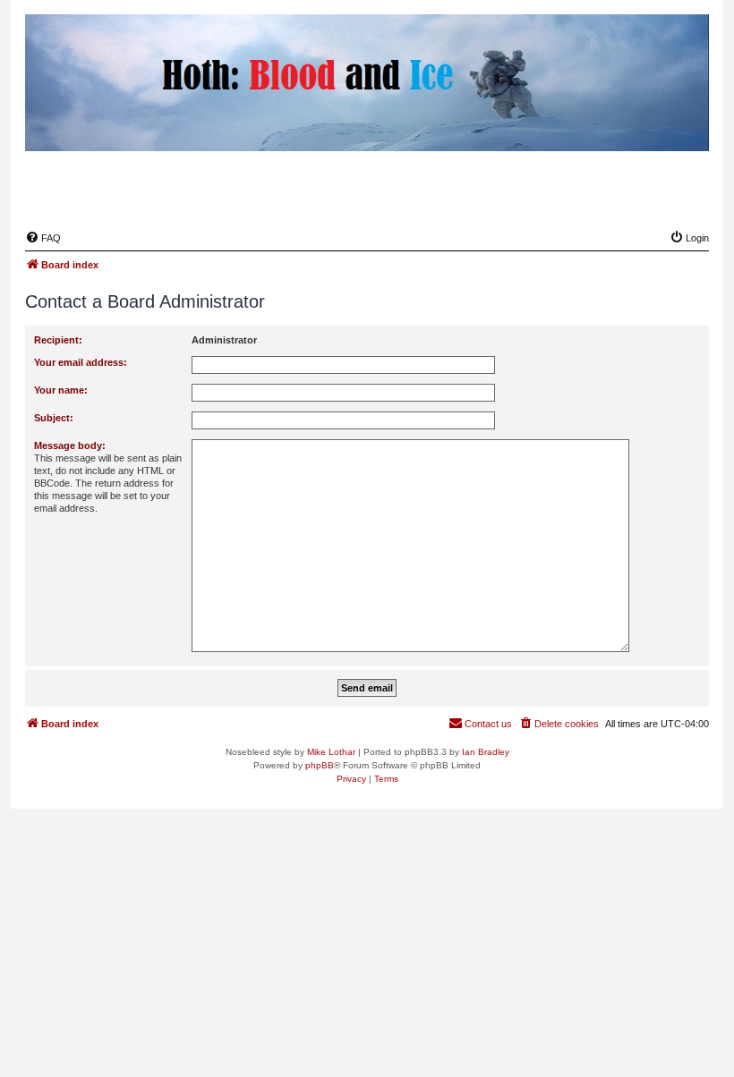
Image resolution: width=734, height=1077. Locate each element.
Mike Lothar (331, 752)
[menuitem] (43, 238)
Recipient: (58, 340)
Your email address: (80, 362)
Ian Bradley (485, 752)
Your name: (61, 390)
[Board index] (607, 195)
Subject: (53, 417)
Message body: (70, 445)
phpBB (319, 765)
